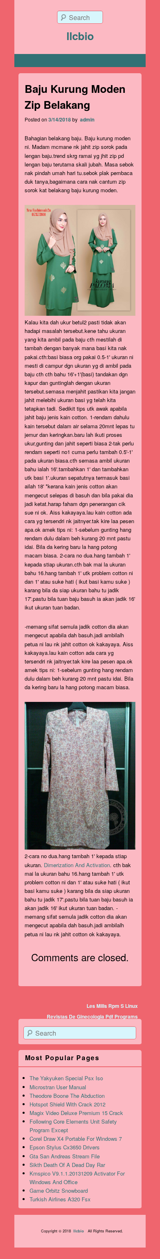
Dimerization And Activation (77, 865)
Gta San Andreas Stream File (65, 1156)
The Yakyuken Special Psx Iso (66, 1078)
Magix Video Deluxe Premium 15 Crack (76, 1113)
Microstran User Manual (58, 1087)
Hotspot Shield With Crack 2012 (67, 1104)
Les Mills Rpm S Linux (112, 1005)
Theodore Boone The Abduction (67, 1095)
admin (86, 119)
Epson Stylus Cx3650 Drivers (65, 1147)
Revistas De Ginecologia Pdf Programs (92, 1016)
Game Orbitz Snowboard (59, 1190)
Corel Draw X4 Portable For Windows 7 (76, 1138)
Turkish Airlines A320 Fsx (60, 1199)
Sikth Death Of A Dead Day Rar (67, 1165)
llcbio (80, 35)
